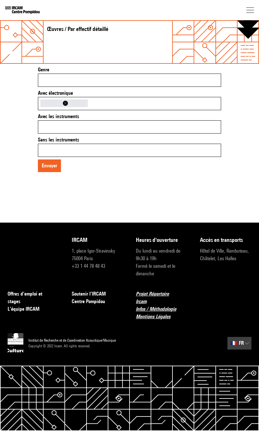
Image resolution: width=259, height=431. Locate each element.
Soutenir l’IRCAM (89, 294)
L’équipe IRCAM (23, 309)
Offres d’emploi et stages (25, 297)
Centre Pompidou (88, 301)
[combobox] (129, 80)
